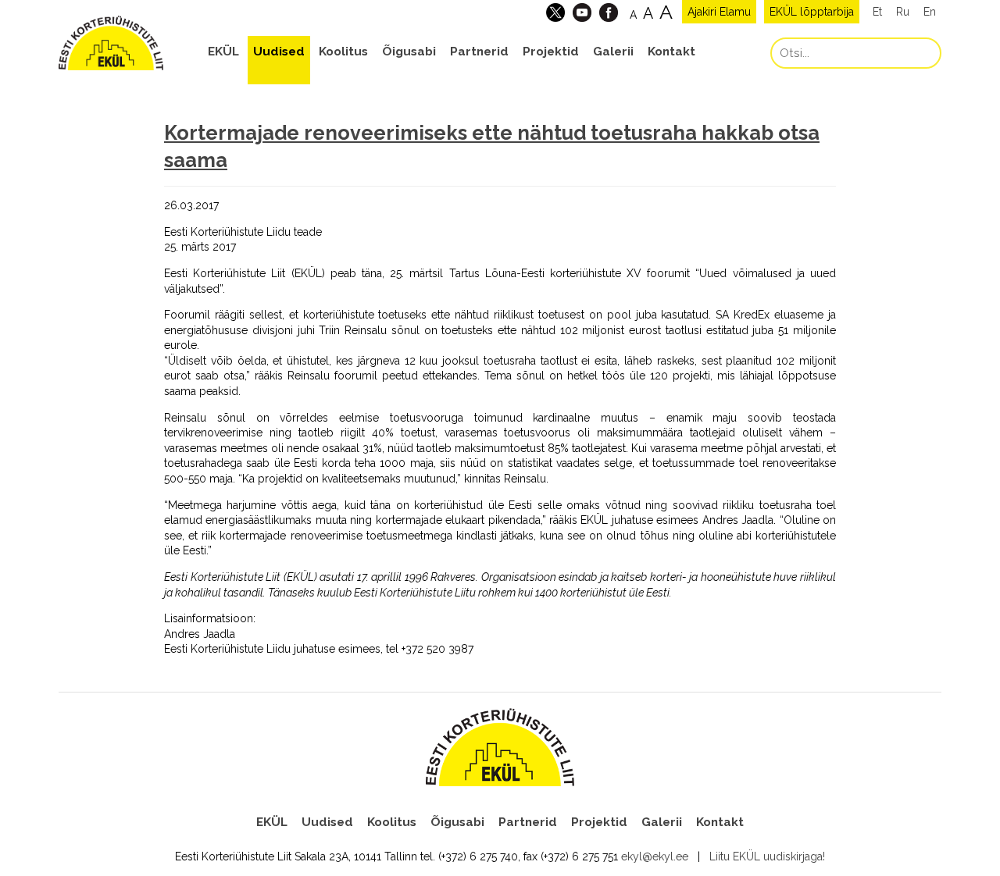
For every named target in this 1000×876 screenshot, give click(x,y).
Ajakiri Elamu (719, 11)
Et (877, 11)
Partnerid (479, 52)
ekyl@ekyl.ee (654, 856)
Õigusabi (409, 52)
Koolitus (343, 52)
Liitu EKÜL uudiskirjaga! (767, 856)
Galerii (613, 52)
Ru (902, 11)
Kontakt (671, 52)
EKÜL (223, 52)
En (929, 11)
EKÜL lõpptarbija (812, 11)
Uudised (279, 52)
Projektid (551, 52)
